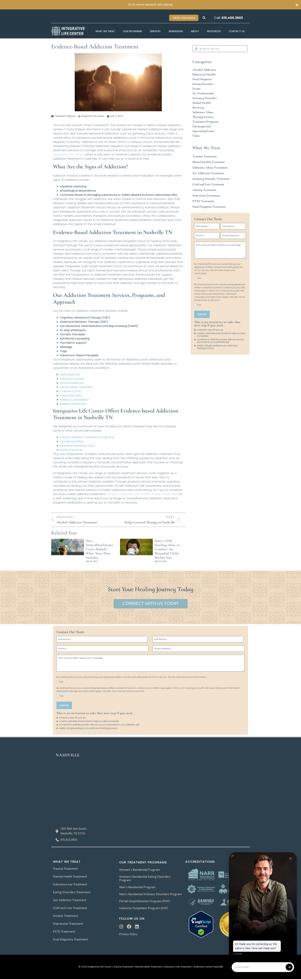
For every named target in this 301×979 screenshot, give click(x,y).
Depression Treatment (206, 195)
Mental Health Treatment (208, 162)
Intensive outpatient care (77, 446)
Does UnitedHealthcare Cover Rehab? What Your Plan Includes (99, 549)
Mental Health (201, 103)
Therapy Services (203, 117)
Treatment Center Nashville (208, 966)
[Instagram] (121, 926)
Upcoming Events (203, 131)
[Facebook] (129, 926)
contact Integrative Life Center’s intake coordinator (141, 494)
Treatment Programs (64, 116)
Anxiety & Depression (74, 400)
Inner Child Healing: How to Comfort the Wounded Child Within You (167, 549)
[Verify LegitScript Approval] (201, 937)
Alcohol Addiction (72, 383)
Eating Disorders (71, 395)
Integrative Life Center (68, 154)
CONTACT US (237, 31)
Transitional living (71, 441)
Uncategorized (201, 126)
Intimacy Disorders (204, 98)
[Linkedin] (137, 926)
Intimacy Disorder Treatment (211, 179)
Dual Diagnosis (70, 374)
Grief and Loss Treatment (208, 184)
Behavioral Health (203, 74)
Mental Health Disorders (76, 387)
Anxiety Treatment (204, 190)
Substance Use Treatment (178, 966)
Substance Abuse (72, 379)
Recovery (198, 107)
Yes (199, 278)
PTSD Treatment (203, 201)
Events (196, 88)
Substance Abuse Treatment (209, 167)
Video (196, 136)
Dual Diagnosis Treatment (209, 207)
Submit (202, 314)
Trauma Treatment (204, 156)
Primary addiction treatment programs (87, 437)
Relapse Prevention (73, 404)
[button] (204, 17)
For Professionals (203, 93)
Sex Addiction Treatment (208, 173)
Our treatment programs (143, 862)
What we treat (67, 861)
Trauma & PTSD (70, 391)
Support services (71, 450)
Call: (228, 18)
